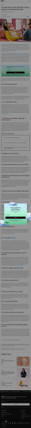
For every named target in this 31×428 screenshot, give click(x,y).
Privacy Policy (19, 220)
